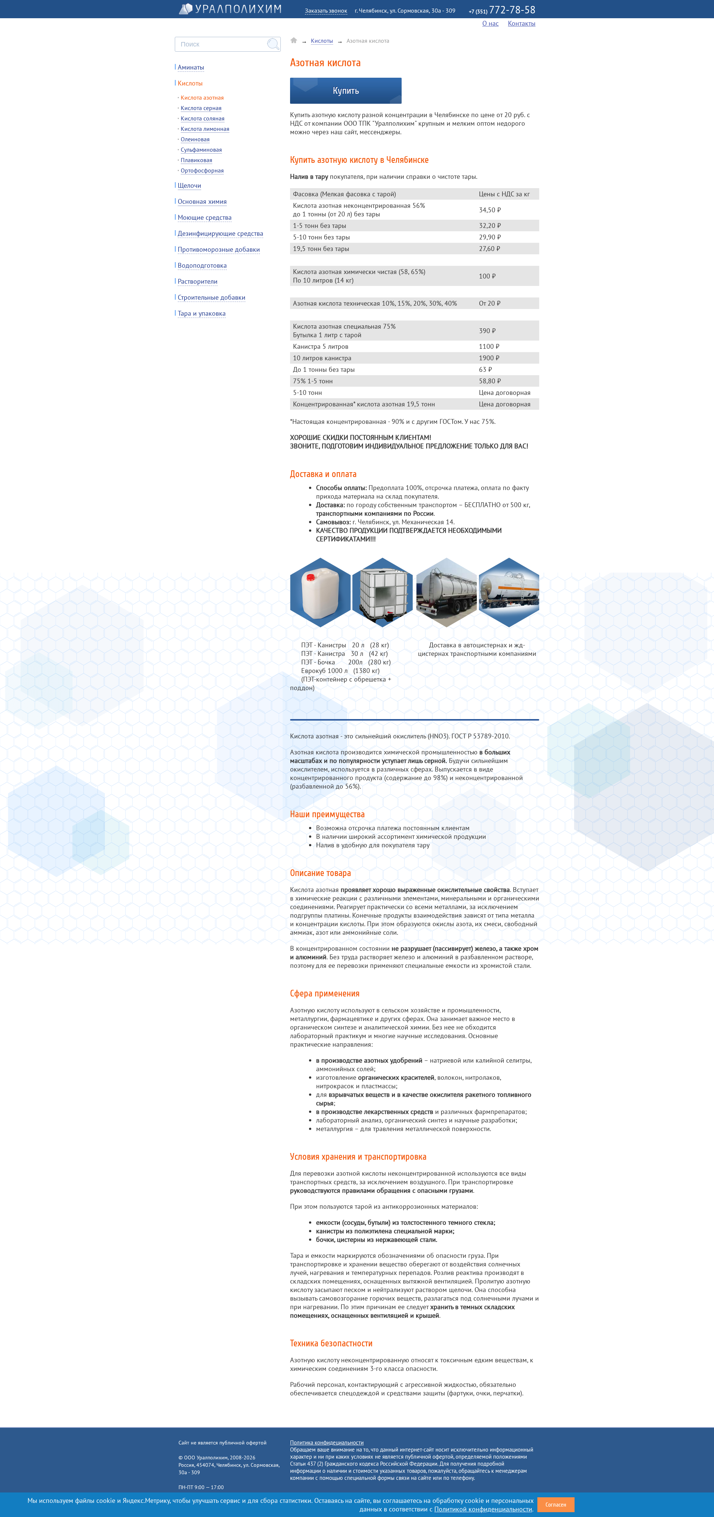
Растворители (198, 281)
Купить (346, 90)
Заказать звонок (326, 10)
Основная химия (202, 201)
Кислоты (190, 83)
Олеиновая (195, 139)
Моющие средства (205, 217)
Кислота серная (201, 108)
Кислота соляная (203, 118)
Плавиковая (196, 160)
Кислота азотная (202, 97)
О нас (490, 23)
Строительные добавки (211, 297)
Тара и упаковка (202, 313)
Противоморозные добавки (219, 249)
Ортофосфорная (202, 170)
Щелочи (189, 185)
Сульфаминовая (201, 149)
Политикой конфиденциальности (483, 1509)
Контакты (522, 23)
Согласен (556, 1504)
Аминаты (191, 67)
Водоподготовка (202, 265)
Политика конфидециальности (327, 1442)
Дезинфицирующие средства (220, 233)
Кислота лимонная (205, 128)
